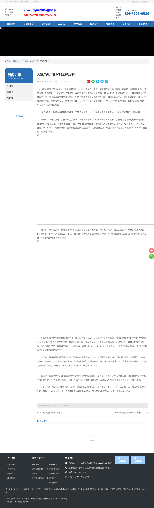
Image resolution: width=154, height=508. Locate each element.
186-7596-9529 (136, 14)
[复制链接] (106, 81)
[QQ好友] (97, 81)
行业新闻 (25, 61)
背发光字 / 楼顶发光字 (140, 2)
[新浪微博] (88, 81)
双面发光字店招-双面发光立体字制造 (128, 413)
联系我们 (69, 458)
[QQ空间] (102, 81)
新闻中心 (16, 61)
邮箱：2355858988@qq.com (80, 477)
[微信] (93, 81)
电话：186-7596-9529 (77, 472)
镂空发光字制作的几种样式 (52, 413)
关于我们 (11, 458)
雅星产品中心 (38, 458)
